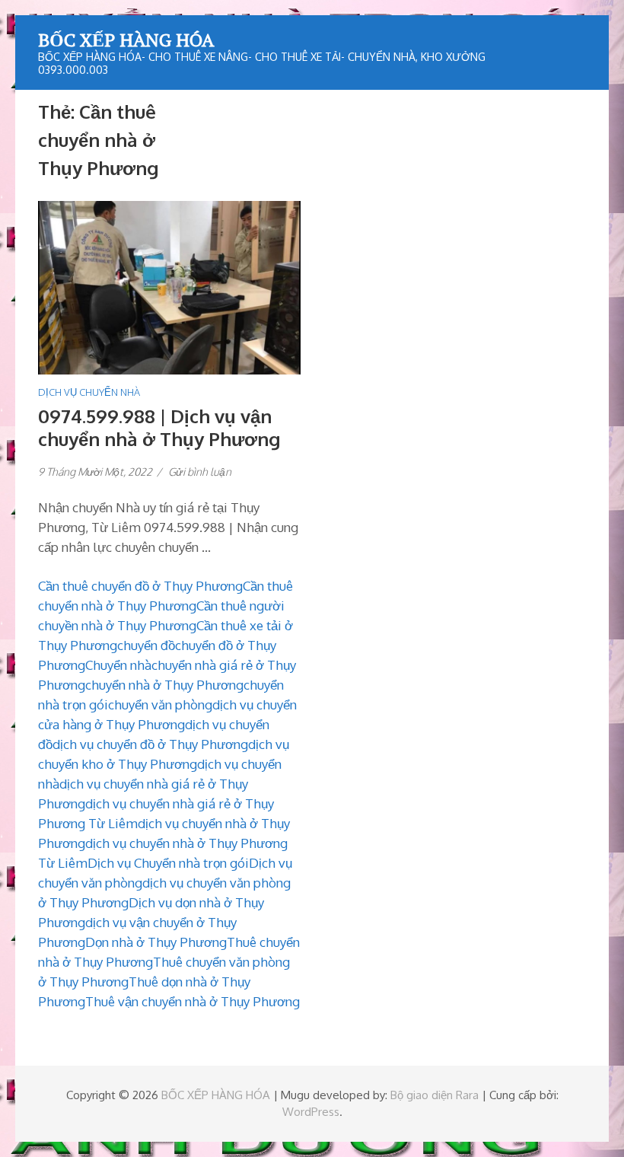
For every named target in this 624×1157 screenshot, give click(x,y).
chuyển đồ (146, 645)
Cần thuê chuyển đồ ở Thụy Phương (140, 586)
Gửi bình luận (199, 471)
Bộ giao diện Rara (434, 1095)
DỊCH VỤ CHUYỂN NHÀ (89, 392)
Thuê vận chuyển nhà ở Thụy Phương (192, 1001)
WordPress (310, 1111)
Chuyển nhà (118, 665)
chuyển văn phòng (160, 704)
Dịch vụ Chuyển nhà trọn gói (168, 863)
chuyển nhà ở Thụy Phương (164, 685)
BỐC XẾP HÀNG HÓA (126, 39)
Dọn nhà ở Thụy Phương (156, 942)
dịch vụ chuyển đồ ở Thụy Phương (150, 744)
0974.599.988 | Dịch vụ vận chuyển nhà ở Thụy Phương (159, 427)
